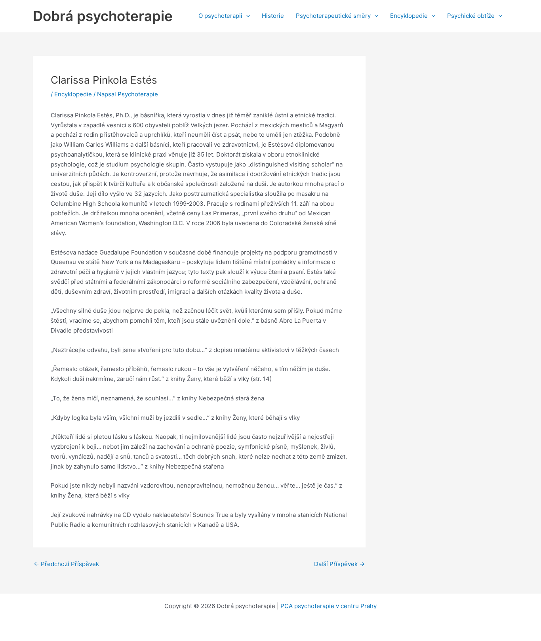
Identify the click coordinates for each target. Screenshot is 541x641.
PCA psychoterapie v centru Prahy (328, 606)
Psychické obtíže (471, 15)
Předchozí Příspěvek (66, 564)
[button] (246, 16)
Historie (273, 15)
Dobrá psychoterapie (103, 16)
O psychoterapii (220, 15)
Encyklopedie (409, 15)
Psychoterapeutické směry (333, 15)
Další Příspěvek (339, 564)
